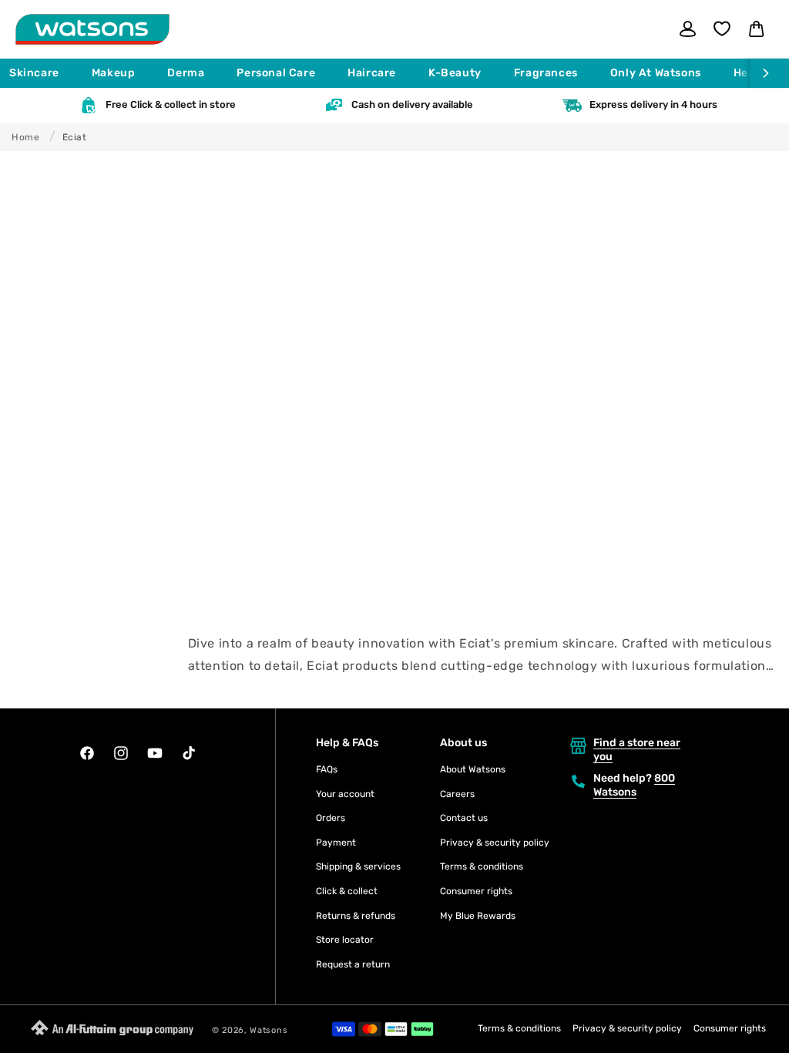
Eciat (74, 137)
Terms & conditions (481, 866)
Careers (457, 794)
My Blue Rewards (477, 915)
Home (25, 137)
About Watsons (472, 769)
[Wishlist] (722, 28)
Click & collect (347, 891)
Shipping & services (358, 866)
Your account (345, 794)
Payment (336, 842)
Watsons (268, 1030)
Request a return (353, 964)
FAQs (326, 769)
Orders (330, 817)
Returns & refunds (355, 915)
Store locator (345, 939)
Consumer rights (476, 891)
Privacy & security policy (494, 842)
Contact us (464, 817)
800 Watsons (634, 785)
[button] (41, 73)
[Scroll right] (769, 73)
